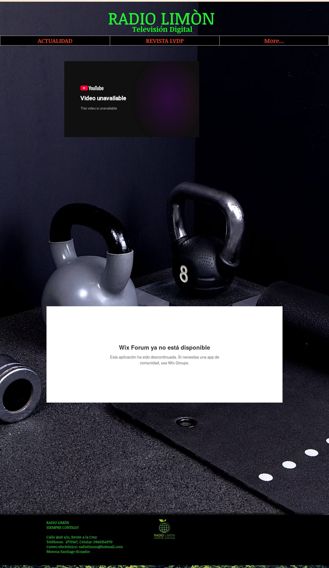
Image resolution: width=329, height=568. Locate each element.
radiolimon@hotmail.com (101, 546)
